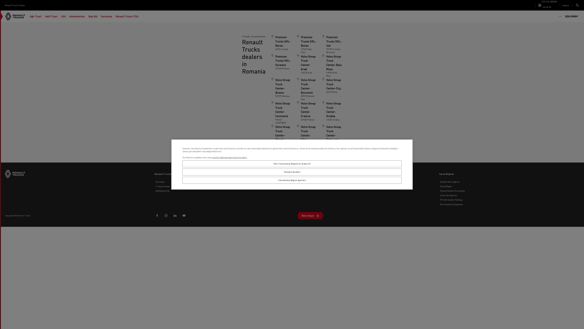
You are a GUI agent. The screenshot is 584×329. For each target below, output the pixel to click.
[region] (292, 164)
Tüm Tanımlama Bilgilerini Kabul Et (292, 163)
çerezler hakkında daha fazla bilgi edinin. (229, 157)
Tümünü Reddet (292, 172)
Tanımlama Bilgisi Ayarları (292, 180)
